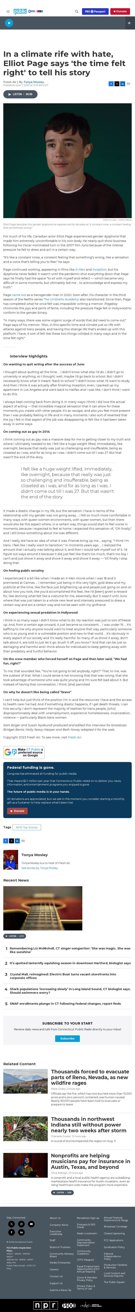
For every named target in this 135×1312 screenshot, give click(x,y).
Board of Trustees (60, 1247)
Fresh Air (74, 737)
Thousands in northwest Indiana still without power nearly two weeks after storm (88, 1125)
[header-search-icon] (77, 11)
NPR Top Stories (27, 827)
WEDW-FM (12, 1259)
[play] (9, 23)
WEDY (10, 1256)
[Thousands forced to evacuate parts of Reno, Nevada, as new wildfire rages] (25, 1081)
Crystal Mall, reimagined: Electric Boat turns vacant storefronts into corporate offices (63, 976)
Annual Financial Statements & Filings (116, 1219)
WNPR (22, 1259)
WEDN (18, 1253)
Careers (54, 1269)
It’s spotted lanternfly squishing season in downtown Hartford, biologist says (70, 963)
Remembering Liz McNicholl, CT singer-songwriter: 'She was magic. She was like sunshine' (70, 950)
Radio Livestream (87, 1233)
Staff (52, 1240)
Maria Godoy (58, 1088)
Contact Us (56, 1276)
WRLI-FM (11, 1262)
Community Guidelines (84, 1252)
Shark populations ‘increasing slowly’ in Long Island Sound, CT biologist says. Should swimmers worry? (70, 991)
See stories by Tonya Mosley (39, 868)
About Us (55, 1218)
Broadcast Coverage (115, 1226)
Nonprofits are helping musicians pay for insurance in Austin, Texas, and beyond (90, 1161)
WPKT (30, 1259)
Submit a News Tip (60, 1290)
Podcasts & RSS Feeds (86, 1226)
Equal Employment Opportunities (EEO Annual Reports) (88, 1269)
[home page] (28, 12)
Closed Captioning (114, 1233)
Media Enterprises (60, 1262)
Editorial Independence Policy (112, 1257)
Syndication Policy (114, 1247)
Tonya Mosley (34, 82)
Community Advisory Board (62, 1255)
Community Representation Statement (86, 1243)
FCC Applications (113, 1240)
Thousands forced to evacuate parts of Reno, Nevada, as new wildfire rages (90, 1077)
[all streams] (130, 23)
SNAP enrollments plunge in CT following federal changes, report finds (65, 1004)
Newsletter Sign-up (88, 1218)
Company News (59, 1225)
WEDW (26, 1253)
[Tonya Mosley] (10, 860)
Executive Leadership (56, 1233)
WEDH (10, 1253)
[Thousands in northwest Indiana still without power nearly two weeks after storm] (25, 1128)
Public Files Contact (16, 1265)
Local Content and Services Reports (114, 1274)
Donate (121, 11)
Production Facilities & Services (115, 1266)
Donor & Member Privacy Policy (87, 1279)
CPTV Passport (85, 1260)
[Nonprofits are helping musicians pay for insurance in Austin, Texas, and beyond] (25, 1165)
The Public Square (114, 1282)
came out (19, 295)
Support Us (56, 1283)
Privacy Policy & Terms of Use (86, 1287)
